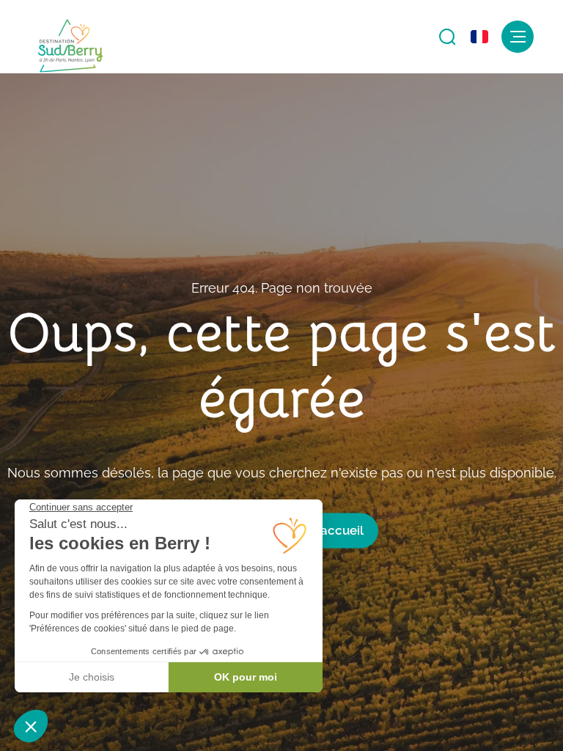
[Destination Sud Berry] (70, 46)
